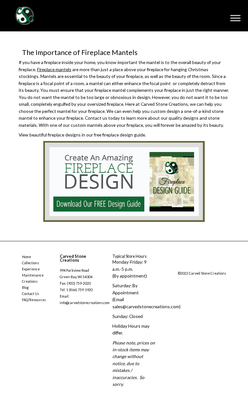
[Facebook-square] (179, 266)
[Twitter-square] (192, 266)
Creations (29, 281)
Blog (25, 287)
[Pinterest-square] (205, 266)
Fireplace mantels (54, 69)
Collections (30, 263)
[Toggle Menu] (235, 18)
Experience (31, 269)
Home (26, 257)
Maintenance (33, 275)
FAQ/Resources (34, 300)
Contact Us (30, 294)
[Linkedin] (218, 266)
